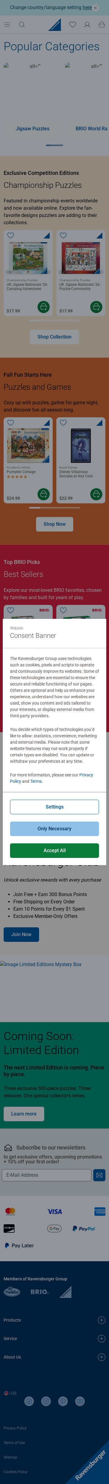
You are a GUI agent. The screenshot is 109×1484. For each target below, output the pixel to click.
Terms (36, 781)
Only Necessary (54, 829)
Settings (55, 807)
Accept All (55, 850)
